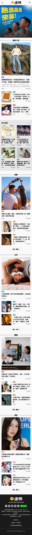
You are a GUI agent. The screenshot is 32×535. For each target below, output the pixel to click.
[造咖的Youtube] (12, 506)
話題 (14, 105)
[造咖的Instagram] (9, 506)
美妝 (3, 451)
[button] (29, 123)
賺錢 (3, 371)
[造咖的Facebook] (6, 506)
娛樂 (3, 137)
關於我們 (13, 522)
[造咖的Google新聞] (15, 506)
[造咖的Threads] (18, 506)
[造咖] (16, 2)
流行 (3, 77)
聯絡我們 (19, 522)
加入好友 (24, 506)
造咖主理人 (16, 520)
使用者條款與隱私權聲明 (16, 525)
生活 (14, 92)
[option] (16, 21)
